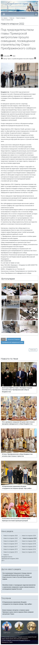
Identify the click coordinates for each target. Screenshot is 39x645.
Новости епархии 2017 (10, 546)
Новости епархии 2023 (10, 538)
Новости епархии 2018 (29, 544)
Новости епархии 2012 (29, 552)
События (11, 18)
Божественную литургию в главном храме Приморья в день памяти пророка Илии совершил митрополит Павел (17, 612)
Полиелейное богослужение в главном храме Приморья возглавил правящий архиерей (16, 519)
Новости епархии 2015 (10, 549)
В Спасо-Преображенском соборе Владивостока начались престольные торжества (17, 455)
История (31, 633)
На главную (4, 18)
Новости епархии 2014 (29, 549)
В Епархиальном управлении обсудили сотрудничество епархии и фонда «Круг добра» (17, 487)
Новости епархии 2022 (7, 20)
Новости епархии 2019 (10, 544)
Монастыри (19, 633)
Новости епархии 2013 (10, 552)
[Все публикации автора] (35, 58)
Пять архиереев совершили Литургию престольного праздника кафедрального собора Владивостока (18, 423)
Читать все (33, 350)
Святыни (6, 633)
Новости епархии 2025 (10, 535)
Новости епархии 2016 (29, 546)
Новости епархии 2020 (29, 541)
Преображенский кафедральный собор (12, 342)
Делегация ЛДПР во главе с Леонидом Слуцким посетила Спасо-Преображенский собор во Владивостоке (17, 389)
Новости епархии (20, 18)
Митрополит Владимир (14, 339)
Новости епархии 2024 (29, 535)
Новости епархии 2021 (10, 541)
